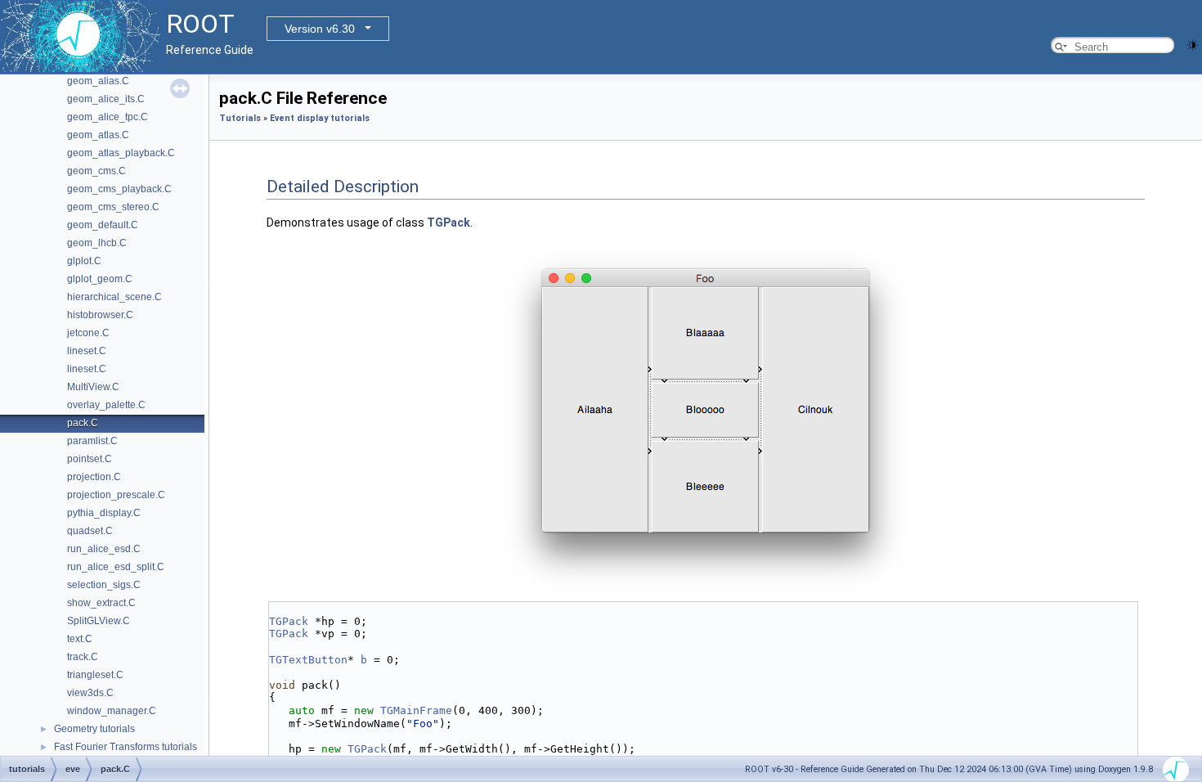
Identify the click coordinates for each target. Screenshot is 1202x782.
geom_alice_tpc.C (107, 117)
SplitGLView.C (98, 621)
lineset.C (86, 351)
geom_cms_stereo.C (113, 207)
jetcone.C (88, 333)
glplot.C (84, 261)
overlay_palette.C (106, 405)
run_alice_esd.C (104, 549)
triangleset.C (95, 675)
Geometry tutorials (94, 729)
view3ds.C (90, 693)
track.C (82, 657)
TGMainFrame (416, 710)
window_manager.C (111, 711)
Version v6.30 (320, 28)
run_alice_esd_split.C (115, 567)
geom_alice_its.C (106, 99)
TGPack (448, 222)
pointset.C (89, 459)
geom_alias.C (98, 81)
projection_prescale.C (116, 495)
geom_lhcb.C (97, 243)
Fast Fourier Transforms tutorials (125, 747)
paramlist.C (92, 441)
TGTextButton (308, 660)
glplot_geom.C (99, 279)
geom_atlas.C (98, 135)
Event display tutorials (320, 118)
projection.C (94, 477)
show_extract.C (101, 603)
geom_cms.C (96, 171)
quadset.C (90, 531)
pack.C (82, 423)
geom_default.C (102, 225)
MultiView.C (93, 387)
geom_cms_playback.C (119, 189)
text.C (79, 639)
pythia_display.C (104, 513)
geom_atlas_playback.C (121, 153)
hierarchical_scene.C (114, 297)
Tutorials (240, 118)
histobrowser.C (100, 315)
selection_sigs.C (104, 585)
